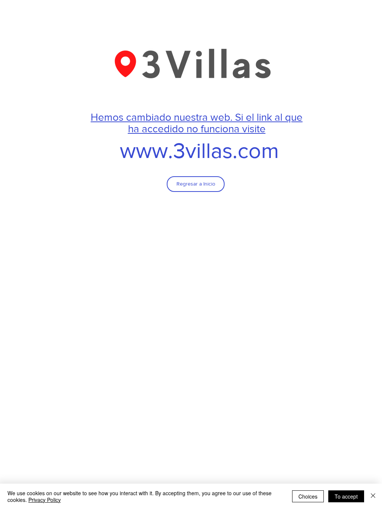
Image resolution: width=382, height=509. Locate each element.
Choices (307, 496)
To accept (346, 496)
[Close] (373, 496)
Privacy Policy (44, 499)
